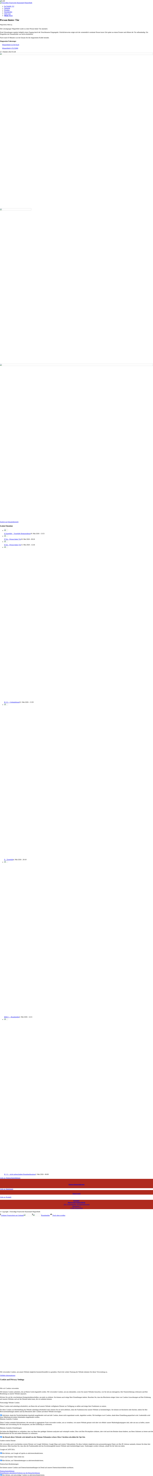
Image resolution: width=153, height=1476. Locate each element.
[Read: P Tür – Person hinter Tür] (6, 536)
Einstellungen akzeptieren (8, 1473)
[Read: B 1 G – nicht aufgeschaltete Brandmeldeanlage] (6, 1019)
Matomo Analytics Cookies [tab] (9, 1419)
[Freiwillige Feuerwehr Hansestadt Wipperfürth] (16, 3)
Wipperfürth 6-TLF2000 (10, 48)
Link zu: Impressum (6, 1189)
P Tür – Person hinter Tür (12, 539)
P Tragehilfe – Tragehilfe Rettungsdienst (17, 533)
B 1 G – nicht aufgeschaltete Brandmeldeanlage (19, 1174)
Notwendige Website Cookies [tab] (10, 1403)
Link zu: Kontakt (5, 1197)
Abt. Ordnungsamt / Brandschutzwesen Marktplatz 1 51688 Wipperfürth (77, 1204)
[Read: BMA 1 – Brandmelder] (6, 862)
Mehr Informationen (8, 1375)
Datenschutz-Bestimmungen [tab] (9, 1464)
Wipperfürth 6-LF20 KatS (10, 45)
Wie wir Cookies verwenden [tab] (9, 1388)
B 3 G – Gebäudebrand (12, 702)
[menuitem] (78, 6)
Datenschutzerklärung (7, 1471)
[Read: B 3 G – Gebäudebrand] (6, 547)
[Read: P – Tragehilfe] (6, 705)
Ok (1, 1375)
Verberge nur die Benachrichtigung (28, 1473)
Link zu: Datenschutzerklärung (10, 1178)
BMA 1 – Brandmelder (11, 1017)
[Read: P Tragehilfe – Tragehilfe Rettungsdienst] (6, 530)
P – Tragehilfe (8, 859)
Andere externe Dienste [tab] (8, 1440)
